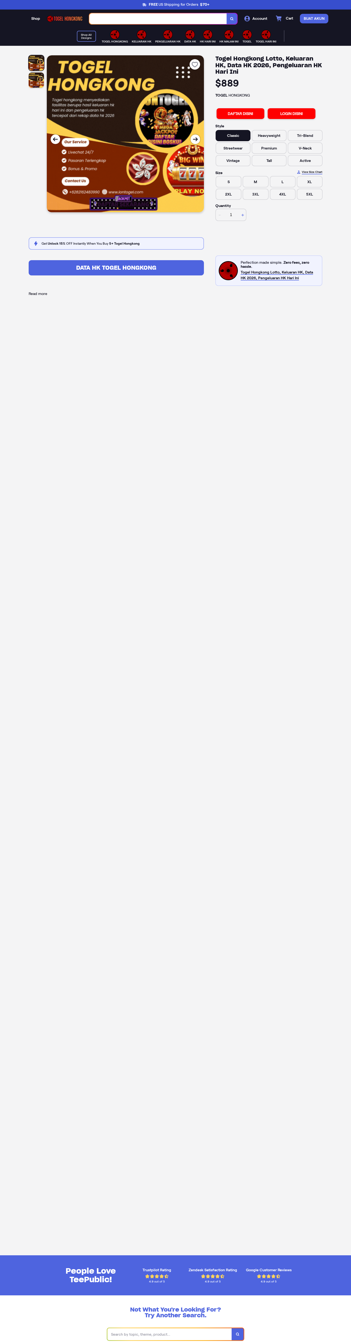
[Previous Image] (55, 139)
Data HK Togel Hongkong (116, 267)
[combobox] (158, 18)
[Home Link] (65, 19)
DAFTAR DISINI (240, 114)
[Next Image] (195, 139)
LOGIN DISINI (291, 114)
